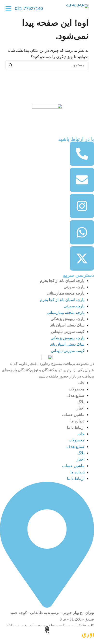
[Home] (47, 628)
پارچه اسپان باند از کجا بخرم (62, 281)
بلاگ (81, 402)
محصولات (76, 389)
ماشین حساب (73, 415)
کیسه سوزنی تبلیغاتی (67, 332)
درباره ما (77, 421)
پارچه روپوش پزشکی (67, 319)
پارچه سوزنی (74, 287)
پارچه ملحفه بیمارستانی (65, 293)
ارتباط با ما (75, 427)
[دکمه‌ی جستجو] (10, 65)
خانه (81, 383)
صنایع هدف (75, 395)
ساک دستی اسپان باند (67, 325)
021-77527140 (29, 8)
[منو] (8, 8)
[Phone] (47, 631)
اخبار (80, 408)
